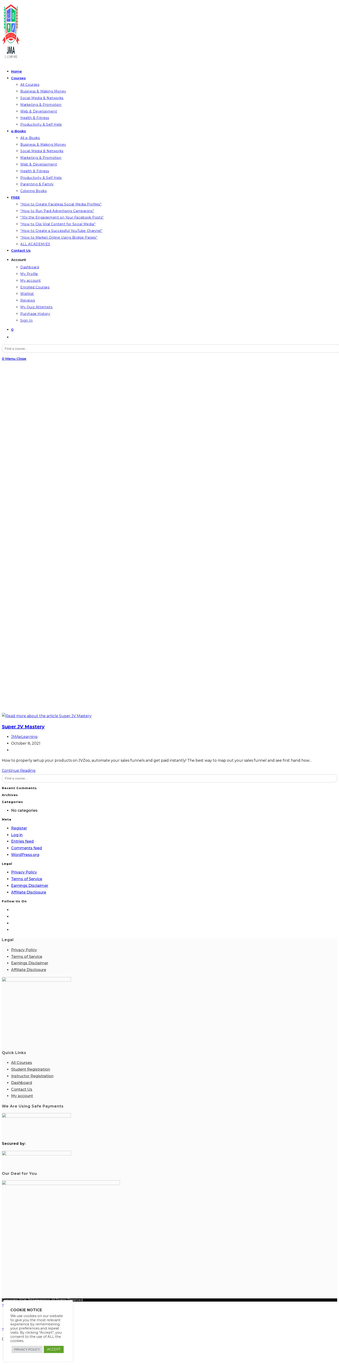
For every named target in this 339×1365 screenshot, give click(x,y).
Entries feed (22, 841)
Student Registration (30, 1069)
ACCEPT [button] (53, 1349)
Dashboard (21, 1083)
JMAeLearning (24, 736)
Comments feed (26, 848)
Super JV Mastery (23, 726)
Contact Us (21, 1089)
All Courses (21, 1062)
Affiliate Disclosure (28, 892)
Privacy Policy (24, 872)
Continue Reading (19, 770)
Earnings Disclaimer (29, 885)
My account (22, 1096)
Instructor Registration (32, 1076)
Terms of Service (26, 879)
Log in (17, 835)
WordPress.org (25, 855)
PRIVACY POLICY (27, 1349)
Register (19, 828)
